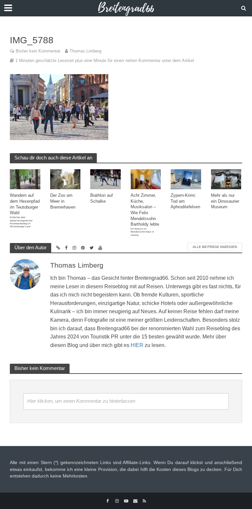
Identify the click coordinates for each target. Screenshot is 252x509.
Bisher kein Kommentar (38, 51)
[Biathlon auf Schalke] (105, 179)
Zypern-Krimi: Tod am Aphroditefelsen (185, 201)
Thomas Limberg (85, 51)
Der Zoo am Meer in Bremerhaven (62, 201)
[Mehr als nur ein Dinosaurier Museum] (226, 179)
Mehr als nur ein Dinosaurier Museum (225, 201)
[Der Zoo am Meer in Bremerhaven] (65, 179)
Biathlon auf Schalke (101, 198)
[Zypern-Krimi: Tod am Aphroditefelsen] (186, 179)
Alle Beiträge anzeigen (215, 247)
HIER (137, 345)
